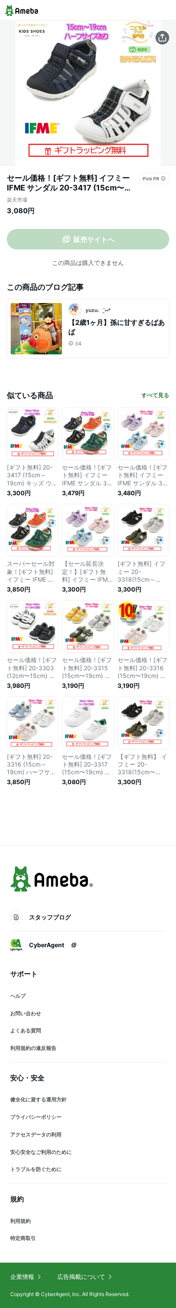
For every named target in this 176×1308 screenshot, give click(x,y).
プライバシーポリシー (36, 1117)
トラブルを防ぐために (36, 1169)
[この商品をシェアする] (162, 38)
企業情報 (22, 1276)
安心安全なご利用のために (41, 1152)
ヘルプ (18, 996)
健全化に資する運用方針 (38, 1099)
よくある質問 (25, 1030)
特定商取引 (23, 1238)
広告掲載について (81, 1276)
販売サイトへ (93, 239)
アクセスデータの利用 (36, 1134)
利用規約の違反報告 (33, 1048)
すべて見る (155, 395)
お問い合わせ (25, 1013)
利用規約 (20, 1221)
